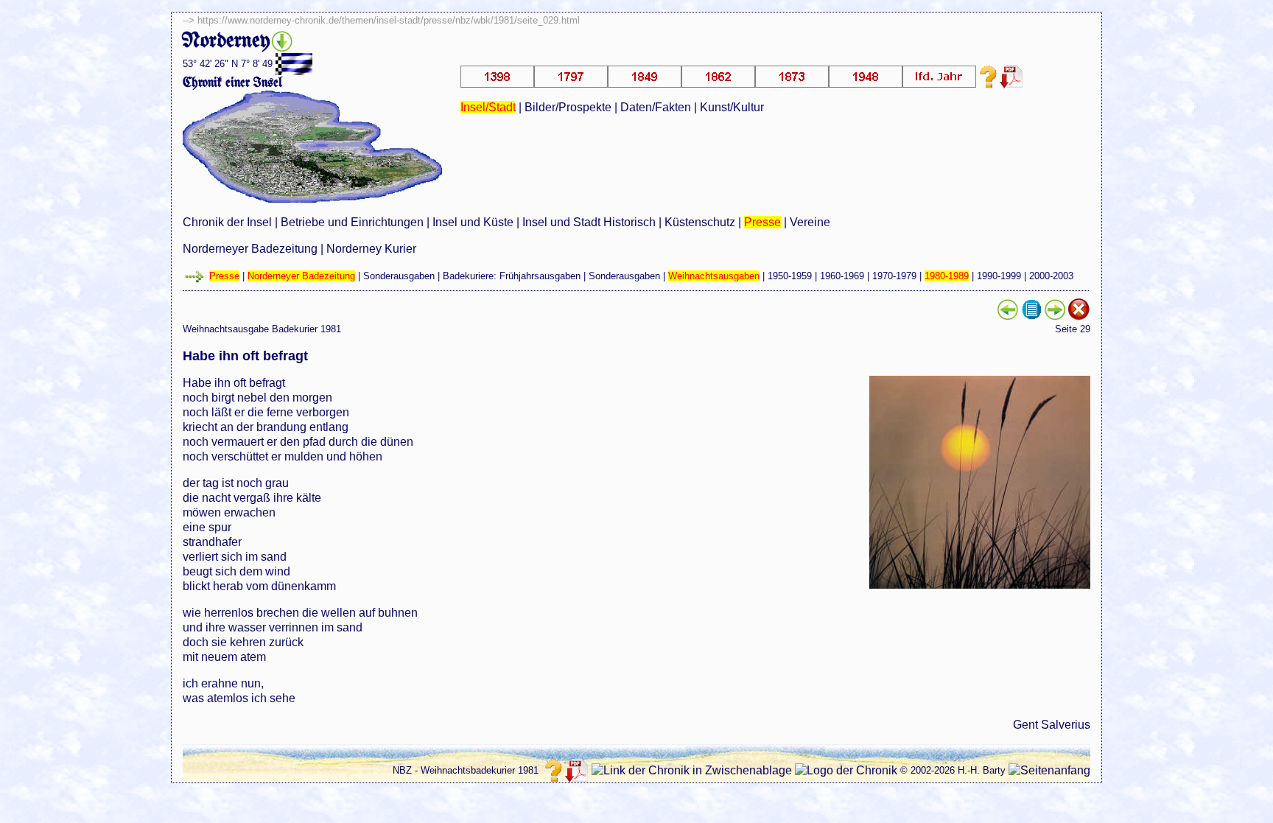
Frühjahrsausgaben (540, 275)
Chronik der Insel (227, 222)
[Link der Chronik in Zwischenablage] (692, 770)
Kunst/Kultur (732, 107)
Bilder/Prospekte (568, 107)
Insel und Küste (472, 222)
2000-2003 (1051, 275)
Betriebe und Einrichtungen (352, 222)
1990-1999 (999, 275)
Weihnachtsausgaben (714, 275)
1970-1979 (894, 275)
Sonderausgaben (399, 275)
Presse (762, 222)
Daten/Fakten (655, 107)
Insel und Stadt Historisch (589, 222)
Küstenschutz (699, 222)
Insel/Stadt (488, 107)
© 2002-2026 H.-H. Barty (953, 770)
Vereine (810, 222)
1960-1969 (842, 275)
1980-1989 (947, 275)
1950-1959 (790, 275)
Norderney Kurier (371, 248)
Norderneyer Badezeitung (250, 248)
